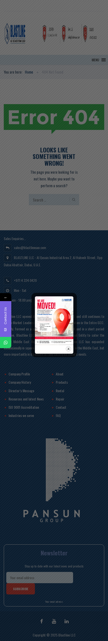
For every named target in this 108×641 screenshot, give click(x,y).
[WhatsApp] (5, 342)
